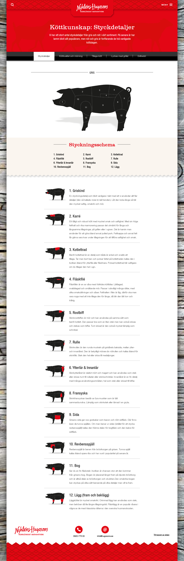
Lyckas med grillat (119, 56)
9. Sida (114, 162)
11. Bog (87, 166)
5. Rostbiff (88, 158)
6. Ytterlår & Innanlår (63, 162)
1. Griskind (59, 154)
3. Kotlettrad (117, 154)
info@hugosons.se (105, 536)
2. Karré (87, 154)
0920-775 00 (79, 536)
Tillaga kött (97, 56)
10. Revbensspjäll (62, 166)
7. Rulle (114, 158)
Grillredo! (142, 56)
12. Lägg (115, 166)
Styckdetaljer (114, 27)
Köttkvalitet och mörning (70, 56)
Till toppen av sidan (161, 535)
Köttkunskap (70, 27)
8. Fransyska (89, 162)
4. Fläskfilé (59, 158)
